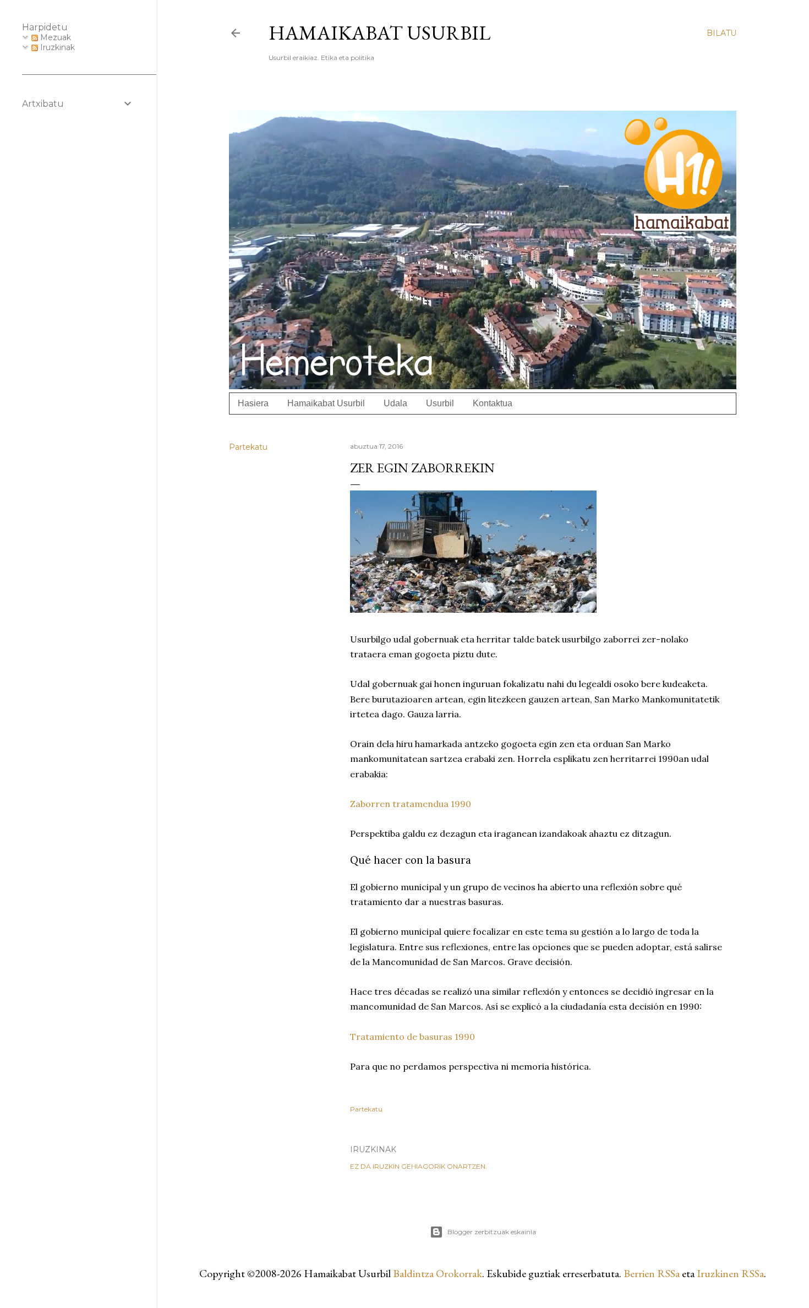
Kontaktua (492, 403)
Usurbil (440, 403)
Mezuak (54, 37)
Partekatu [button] (248, 447)
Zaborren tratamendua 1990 (410, 803)
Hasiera (253, 403)
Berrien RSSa (652, 1273)
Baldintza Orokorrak (437, 1273)
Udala (395, 403)
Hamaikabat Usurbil (379, 33)
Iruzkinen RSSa (730, 1273)
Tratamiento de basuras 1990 (412, 1036)
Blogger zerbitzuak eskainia (491, 1232)
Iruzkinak (56, 47)
